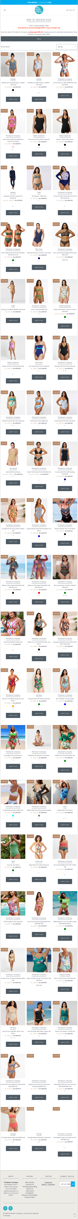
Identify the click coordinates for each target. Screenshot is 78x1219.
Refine (39, 39)
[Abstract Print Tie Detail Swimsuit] (13, 348)
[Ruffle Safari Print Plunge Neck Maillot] (39, 792)
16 (12, 93)
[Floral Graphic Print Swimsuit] (13, 903)
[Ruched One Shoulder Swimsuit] (39, 121)
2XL (66, 595)
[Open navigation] (8, 9)
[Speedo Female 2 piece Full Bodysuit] (13, 178)
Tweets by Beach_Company (48, 1183)
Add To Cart (13, 99)
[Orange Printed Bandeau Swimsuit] (39, 1119)
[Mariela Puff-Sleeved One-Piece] (39, 737)
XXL (66, 370)
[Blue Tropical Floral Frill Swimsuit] (65, 960)
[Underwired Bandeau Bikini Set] (13, 792)
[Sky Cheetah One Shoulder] (65, 680)
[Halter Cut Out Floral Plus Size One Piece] (39, 624)
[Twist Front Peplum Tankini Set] (65, 1013)
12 (37, 147)
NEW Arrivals (29, 1182)
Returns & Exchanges (29, 1195)
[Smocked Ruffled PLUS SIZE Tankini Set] (65, 846)
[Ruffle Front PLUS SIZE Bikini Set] (65, 737)
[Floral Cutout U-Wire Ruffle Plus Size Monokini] (65, 64)
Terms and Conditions (30, 1192)
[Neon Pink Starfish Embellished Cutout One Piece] (13, 121)
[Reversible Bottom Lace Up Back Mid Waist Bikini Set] (65, 1066)
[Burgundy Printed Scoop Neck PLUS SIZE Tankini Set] (65, 624)
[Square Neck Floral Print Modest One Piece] (39, 510)
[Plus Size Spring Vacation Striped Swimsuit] (65, 567)
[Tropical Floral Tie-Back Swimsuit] (39, 680)
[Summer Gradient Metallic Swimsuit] (13, 291)
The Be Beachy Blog (29, 1187)
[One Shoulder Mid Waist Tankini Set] (39, 1013)
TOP (74, 1216)
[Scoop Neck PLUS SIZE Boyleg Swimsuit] (65, 454)
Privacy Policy (30, 1197)
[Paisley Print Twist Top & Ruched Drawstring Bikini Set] (39, 1066)
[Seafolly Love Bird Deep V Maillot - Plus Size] (39, 64)
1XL (13, 650)
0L (63, 595)
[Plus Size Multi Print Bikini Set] (13, 624)
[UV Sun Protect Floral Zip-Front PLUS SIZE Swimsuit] (65, 178)
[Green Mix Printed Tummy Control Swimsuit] (65, 291)
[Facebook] (5, 1208)
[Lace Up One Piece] (13, 846)
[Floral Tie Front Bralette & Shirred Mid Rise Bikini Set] (13, 1066)
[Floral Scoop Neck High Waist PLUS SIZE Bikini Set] (39, 903)
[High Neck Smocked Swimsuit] (39, 846)
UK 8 (13, 1142)
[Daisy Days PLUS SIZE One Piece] (65, 402)
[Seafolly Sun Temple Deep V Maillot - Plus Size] (13, 64)
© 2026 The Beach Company (13, 1213)
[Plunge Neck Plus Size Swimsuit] (65, 348)
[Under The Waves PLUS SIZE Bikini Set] (39, 454)
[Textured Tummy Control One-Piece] (39, 234)
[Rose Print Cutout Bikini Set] (39, 402)
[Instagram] (10, 1208)
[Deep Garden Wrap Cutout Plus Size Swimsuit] (39, 960)
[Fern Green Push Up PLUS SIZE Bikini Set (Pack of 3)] (13, 234)
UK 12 (38, 1142)
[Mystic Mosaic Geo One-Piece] (65, 510)
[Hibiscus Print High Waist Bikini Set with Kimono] (13, 567)
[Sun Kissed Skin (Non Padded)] (39, 348)
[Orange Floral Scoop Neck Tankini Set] (13, 510)
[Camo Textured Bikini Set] (39, 291)
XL (64, 89)
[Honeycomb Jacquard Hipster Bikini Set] (13, 960)
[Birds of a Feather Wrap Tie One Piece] (13, 680)
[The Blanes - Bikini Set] (39, 178)
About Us (29, 1189)
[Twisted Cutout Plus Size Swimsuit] (13, 402)
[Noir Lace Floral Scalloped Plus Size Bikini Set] (65, 234)
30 (13, 206)
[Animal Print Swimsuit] (13, 454)
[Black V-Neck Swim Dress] (65, 121)
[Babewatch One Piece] (65, 792)
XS (12, 425)
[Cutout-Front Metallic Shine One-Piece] (13, 1013)
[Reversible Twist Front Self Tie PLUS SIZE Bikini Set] (65, 1119)
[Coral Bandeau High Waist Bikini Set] (13, 1119)
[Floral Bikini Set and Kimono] (13, 737)
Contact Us (29, 1184)
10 (64, 147)
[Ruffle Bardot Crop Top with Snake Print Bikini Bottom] (65, 903)
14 (37, 93)
